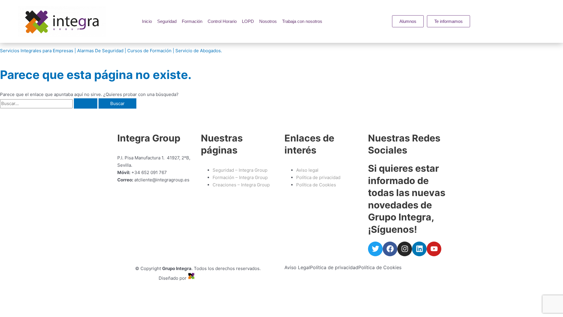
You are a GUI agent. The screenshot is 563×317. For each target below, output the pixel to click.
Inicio (147, 21)
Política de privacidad (334, 267)
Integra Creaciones (216, 278)
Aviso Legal (297, 267)
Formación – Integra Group (240, 177)
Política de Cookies (379, 267)
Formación (192, 21)
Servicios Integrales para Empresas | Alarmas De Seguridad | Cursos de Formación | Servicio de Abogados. (111, 50)
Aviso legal (307, 170)
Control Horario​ (222, 21)
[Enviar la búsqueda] (85, 103)
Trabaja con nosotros (302, 21)
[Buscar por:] (49, 103)
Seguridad (167, 21)
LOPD (248, 21)
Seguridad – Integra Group (240, 170)
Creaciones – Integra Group (241, 185)
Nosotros (268, 21)
